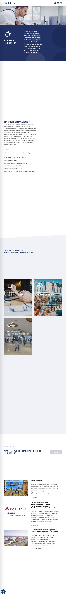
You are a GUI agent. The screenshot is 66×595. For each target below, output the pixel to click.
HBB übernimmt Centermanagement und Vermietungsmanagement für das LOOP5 (44, 530)
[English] (55, 3)
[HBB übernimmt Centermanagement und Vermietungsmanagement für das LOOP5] (16, 538)
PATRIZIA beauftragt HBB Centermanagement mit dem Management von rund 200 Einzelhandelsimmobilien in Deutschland (44, 505)
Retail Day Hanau (36, 480)
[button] (56, 452)
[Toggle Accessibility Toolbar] (3, 592)
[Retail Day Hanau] (16, 488)
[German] (58, 3)
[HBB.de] (9, 3)
